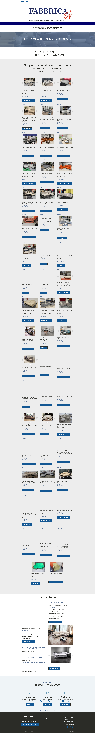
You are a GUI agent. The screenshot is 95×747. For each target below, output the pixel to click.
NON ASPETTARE (28, 100)
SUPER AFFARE (28, 349)
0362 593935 (52, 685)
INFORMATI (62, 320)
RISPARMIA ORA (28, 156)
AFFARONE (44, 229)
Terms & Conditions (71, 716)
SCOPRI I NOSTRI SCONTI (30, 709)
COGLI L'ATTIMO (64, 156)
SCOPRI (43, 264)
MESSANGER (65, 689)
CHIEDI (61, 265)
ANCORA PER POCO (29, 183)
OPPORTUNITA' (28, 320)
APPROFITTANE (45, 438)
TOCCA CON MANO (55, 566)
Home (47, 23)
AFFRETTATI (62, 99)
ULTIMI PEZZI (54, 653)
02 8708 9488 (44, 685)
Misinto (29, 689)
